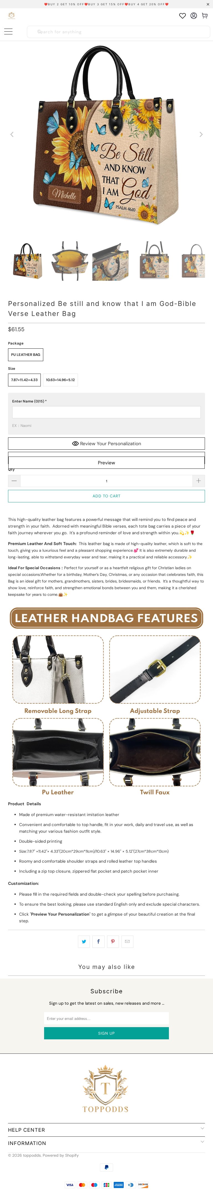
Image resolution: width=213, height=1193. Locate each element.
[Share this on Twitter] (84, 942)
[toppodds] (11, 15)
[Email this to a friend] (127, 942)
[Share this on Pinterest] (113, 942)
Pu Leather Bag (25, 354)
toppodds (32, 1155)
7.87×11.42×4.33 (24, 380)
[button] (106, 401)
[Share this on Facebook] (98, 942)
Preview (106, 463)
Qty (11, 469)
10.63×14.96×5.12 (60, 380)
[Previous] (12, 134)
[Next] (200, 134)
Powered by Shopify (61, 1155)
